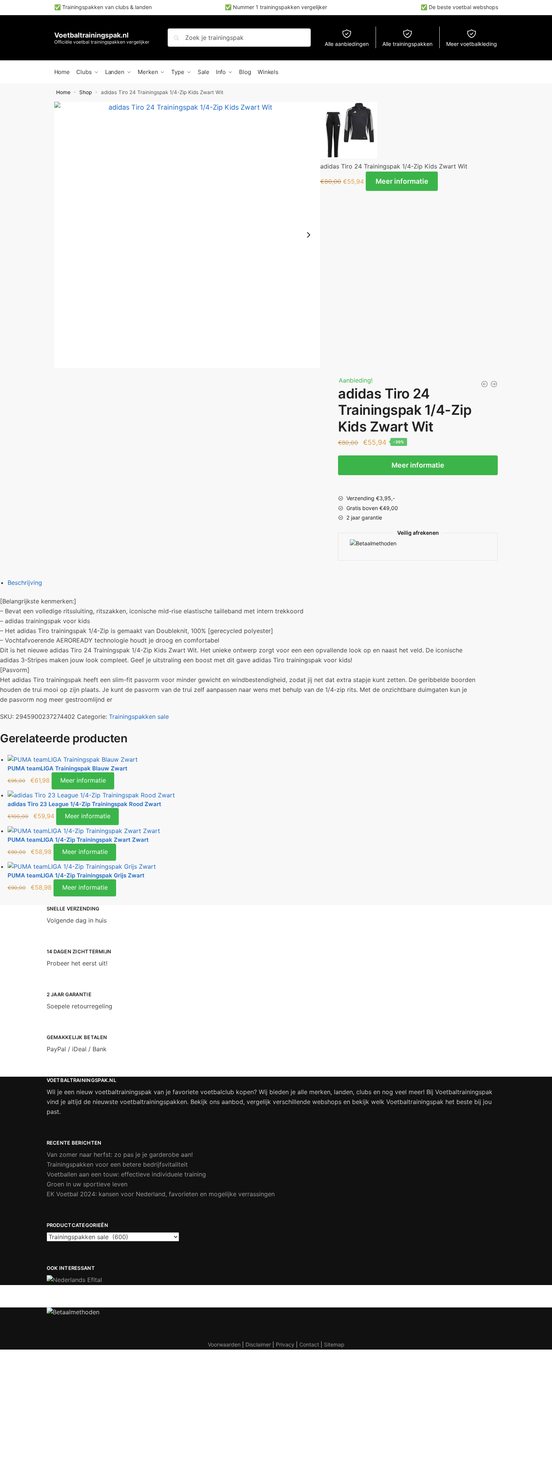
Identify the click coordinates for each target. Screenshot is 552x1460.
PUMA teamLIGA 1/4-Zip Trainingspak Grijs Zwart (76, 875)
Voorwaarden (224, 1344)
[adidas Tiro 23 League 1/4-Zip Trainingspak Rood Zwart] (242, 795)
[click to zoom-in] (187, 235)
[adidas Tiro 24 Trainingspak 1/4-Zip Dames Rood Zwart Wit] (484, 384)
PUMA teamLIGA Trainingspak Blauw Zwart (67, 768)
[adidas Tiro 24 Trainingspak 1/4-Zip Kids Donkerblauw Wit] (494, 384)
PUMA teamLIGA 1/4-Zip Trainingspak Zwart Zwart (78, 839)
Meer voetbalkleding (471, 44)
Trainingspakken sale (139, 716)
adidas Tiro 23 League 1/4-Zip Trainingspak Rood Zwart (84, 804)
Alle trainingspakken (407, 44)
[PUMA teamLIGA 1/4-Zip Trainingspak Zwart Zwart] (242, 831)
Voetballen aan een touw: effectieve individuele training (126, 1174)
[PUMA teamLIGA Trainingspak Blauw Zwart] (242, 760)
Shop (85, 92)
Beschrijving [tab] (25, 582)
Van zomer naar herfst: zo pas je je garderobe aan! (120, 1154)
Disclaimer (258, 1344)
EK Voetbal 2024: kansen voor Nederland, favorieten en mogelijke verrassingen (161, 1194)
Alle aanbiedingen (347, 44)
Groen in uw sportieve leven (87, 1184)
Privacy (285, 1344)
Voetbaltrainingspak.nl (91, 35)
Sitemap (334, 1344)
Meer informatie (402, 181)
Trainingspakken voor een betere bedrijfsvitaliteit (117, 1164)
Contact (309, 1344)
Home (63, 92)
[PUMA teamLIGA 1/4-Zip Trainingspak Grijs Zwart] (242, 867)
